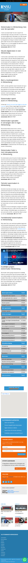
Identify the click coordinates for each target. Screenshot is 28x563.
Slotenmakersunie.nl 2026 (6, 559)
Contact (17, 504)
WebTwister (13, 561)
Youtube (4, 478)
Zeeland (2, 544)
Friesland (3, 555)
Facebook (10, 476)
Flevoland (3, 547)
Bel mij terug (21, 454)
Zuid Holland (3, 537)
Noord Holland (4, 539)
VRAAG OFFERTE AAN (20, 468)
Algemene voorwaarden (16, 559)
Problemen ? (18, 516)
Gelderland (3, 549)
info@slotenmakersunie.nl (12, 491)
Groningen (3, 554)
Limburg (2, 545)
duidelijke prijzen (21, 229)
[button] (21, 5)
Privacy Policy (3, 560)
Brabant (2, 542)
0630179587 (10, 490)
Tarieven (3, 516)
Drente (2, 550)
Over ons (3, 504)
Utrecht (2, 541)
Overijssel (3, 552)
